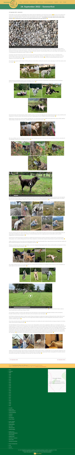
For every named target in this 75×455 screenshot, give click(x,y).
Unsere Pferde (11, 419)
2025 (10, 384)
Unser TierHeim (33, 2)
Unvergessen (11, 417)
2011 (10, 398)
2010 (10, 400)
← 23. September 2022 (13, 359)
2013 (10, 395)
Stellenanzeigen (12, 429)
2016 (10, 390)
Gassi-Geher (11, 439)
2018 (10, 387)
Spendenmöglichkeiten (13, 433)
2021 (10, 375)
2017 (10, 389)
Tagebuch (56, 2)
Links (61, 2)
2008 (10, 403)
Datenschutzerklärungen (57, 383)
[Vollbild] (56, 46)
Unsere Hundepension (48, 2)
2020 (10, 374)
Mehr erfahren (38, 453)
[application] (33, 34)
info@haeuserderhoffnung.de (40, 366)
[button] (33, 34)
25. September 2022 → (61, 359)
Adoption (10, 415)
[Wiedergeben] (10, 46)
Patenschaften (11, 434)
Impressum (11, 448)
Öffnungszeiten (12, 427)
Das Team (11, 426)
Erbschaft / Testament (13, 437)
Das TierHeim (11, 422)
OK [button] (34, 453)
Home (21, 2)
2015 (10, 392)
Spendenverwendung (13, 441)
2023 (10, 380)
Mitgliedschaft (11, 436)
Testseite (10, 407)
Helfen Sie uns (40, 2)
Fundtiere (11, 414)
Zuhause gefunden (12, 412)
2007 (10, 405)
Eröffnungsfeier (12, 424)
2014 (10, 394)
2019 (10, 372)
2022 (10, 379)
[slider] (30, 195)
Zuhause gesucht (12, 410)
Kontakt (64, 2)
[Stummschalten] (54, 46)
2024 (10, 382)
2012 (10, 397)
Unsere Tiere (25, 2)
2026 (10, 377)
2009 (10, 402)
